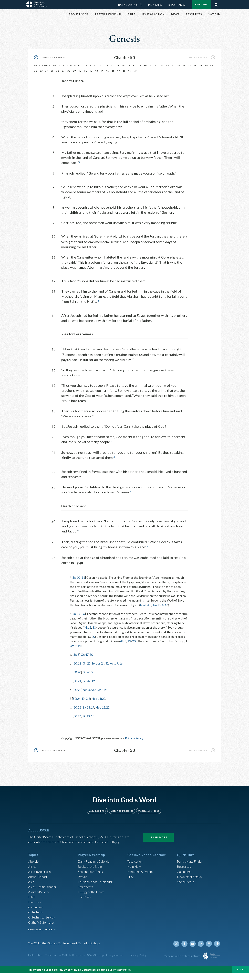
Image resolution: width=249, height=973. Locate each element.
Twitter (176, 944)
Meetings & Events (140, 871)
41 (85, 70)
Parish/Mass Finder (190, 861)
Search (216, 3)
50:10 (76, 577)
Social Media (185, 882)
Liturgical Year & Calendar (95, 882)
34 (46, 70)
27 (189, 65)
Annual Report (37, 877)
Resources (184, 866)
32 (35, 70)
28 (194, 65)
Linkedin (201, 944)
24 (172, 65)
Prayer (82, 877)
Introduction (45, 65)
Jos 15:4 (158, 605)
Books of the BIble (90, 866)
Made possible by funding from (182, 955)
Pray (130, 877)
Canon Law (35, 907)
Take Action (134, 861)
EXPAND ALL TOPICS (40, 929)
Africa (32, 866)
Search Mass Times (90, 871)
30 (206, 65)
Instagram (209, 944)
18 (139, 65)
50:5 (76, 654)
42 (90, 70)
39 (74, 70)
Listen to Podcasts (122, 810)
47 (118, 70)
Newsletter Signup (189, 877)
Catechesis (35, 912)
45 (107, 70)
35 (52, 70)
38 (68, 70)
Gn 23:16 (89, 663)
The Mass (84, 897)
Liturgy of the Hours (91, 892)
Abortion (34, 861)
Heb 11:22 (98, 698)
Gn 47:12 (89, 681)
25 (178, 65)
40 (79, 70)
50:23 (77, 690)
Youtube (193, 944)
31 (211, 65)
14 (117, 65)
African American (39, 871)
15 (123, 65)
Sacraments (85, 887)
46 (113, 70)
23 (167, 65)
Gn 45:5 (87, 672)
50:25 (77, 707)
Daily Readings (128, 4)
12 (106, 65)
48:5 (123, 641)
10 (95, 65)
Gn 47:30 (87, 654)
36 (57, 70)
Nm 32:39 (89, 690)
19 (145, 65)
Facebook (184, 944)
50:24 (76, 698)
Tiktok (217, 944)
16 (128, 65)
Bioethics (34, 902)
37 (63, 70)
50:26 (77, 716)
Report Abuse (177, 4)
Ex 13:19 (88, 707)
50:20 (77, 672)
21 (156, 65)
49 (129, 70)
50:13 (77, 663)
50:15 (76, 614)
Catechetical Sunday (41, 917)
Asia (31, 882)
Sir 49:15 (88, 716)
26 (183, 65)
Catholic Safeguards (41, 922)
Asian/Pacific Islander (42, 887)
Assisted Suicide (39, 892)
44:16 (87, 627)
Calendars (184, 871)
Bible (31, 897)
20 (150, 65)
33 (41, 70)
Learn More (158, 837)
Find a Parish (155, 4)
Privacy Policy (134, 738)
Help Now (201, 4)
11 (101, 65)
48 (124, 70)
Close (239, 969)
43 (96, 70)
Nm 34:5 (145, 605)
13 (112, 65)
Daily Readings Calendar (141, 4)
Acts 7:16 (116, 663)
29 (200, 65)
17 (134, 65)
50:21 (77, 681)
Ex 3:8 (86, 698)
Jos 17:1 (102, 690)
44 (101, 70)
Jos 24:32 (102, 663)
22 (161, 65)
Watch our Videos (148, 810)
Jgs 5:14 (75, 646)
